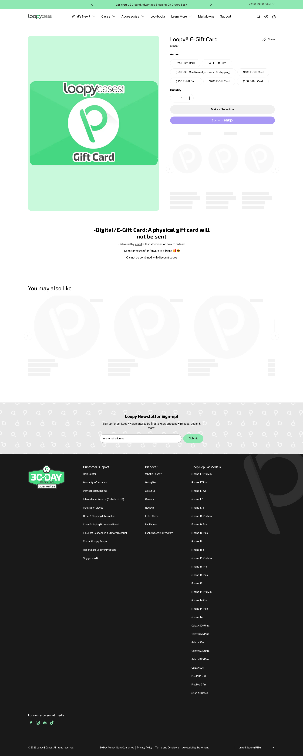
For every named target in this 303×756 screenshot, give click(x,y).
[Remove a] (174, 98)
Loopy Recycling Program (159, 533)
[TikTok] (52, 723)
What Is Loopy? (153, 474)
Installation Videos (93, 507)
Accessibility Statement (195, 747)
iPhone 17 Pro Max (201, 474)
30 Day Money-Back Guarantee (117, 747)
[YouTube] (45, 723)
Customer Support (96, 467)
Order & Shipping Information (99, 516)
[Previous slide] (92, 4)
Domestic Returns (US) (95, 490)
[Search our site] (258, 16)
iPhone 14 (197, 617)
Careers (149, 499)
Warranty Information (95, 482)
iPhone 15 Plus (199, 575)
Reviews (149, 507)
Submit (193, 438)
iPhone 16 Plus (199, 533)
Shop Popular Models (206, 467)
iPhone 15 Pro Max (201, 558)
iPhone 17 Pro (199, 482)
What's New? (81, 16)
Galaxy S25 (197, 667)
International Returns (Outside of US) (103, 499)
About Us (150, 490)
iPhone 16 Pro (199, 524)
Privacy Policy (144, 747)
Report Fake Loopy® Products (99, 549)
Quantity (175, 90)
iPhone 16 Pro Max (201, 516)
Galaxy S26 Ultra (200, 625)
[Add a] (189, 98)
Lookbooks (158, 16)
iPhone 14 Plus (199, 608)
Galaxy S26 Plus (200, 634)
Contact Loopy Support (96, 541)
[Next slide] (211, 4)
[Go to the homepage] (41, 17)
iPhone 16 (197, 541)
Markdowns (206, 16)
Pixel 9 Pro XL (198, 676)
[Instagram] (38, 723)
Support (225, 16)
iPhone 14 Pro (199, 600)
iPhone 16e (197, 549)
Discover (151, 467)
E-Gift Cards (152, 516)
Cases (105, 16)
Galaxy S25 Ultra (200, 650)
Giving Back (151, 482)
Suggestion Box (91, 558)
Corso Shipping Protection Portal (101, 524)
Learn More (179, 16)
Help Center (89, 474)
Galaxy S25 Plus (200, 659)
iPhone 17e (197, 507)
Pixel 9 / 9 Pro (199, 684)
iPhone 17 (197, 499)
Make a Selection (222, 109)
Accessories (130, 16)
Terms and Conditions (167, 747)
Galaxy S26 (197, 642)
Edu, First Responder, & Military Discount (105, 533)
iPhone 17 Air (198, 490)
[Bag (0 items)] (274, 16)
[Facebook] (31, 723)
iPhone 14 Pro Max (201, 592)
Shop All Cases (199, 693)
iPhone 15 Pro (199, 566)
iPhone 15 (197, 583)
